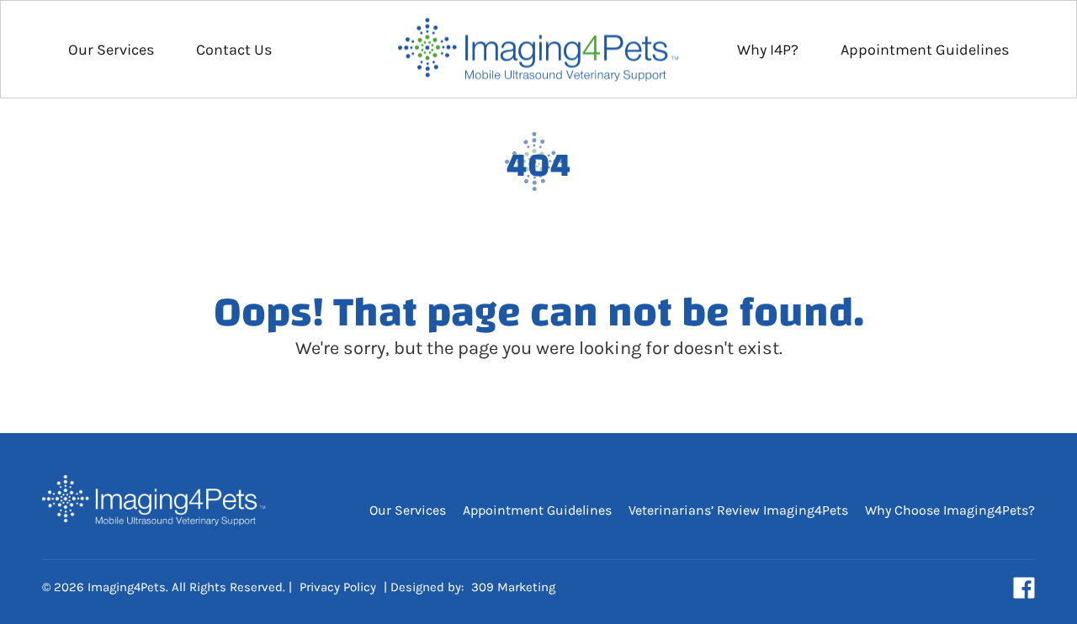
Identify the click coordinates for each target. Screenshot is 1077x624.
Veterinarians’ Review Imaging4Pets (738, 510)
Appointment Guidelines (925, 49)
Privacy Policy (338, 587)
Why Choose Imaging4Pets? (950, 510)
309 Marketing (513, 587)
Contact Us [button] (234, 49)
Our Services (111, 49)
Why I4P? (767, 49)
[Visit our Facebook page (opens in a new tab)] (1024, 588)
